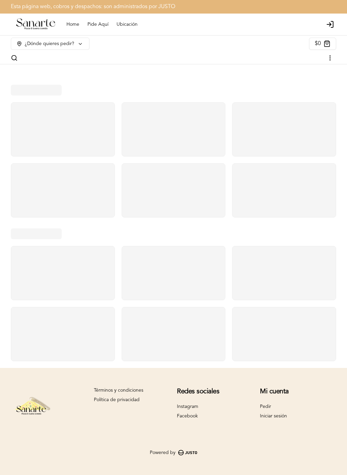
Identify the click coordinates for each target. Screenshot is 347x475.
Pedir (265, 406)
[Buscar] (14, 58)
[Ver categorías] (330, 58)
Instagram (187, 406)
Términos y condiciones (118, 390)
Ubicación (127, 24)
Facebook (187, 416)
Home (72, 24)
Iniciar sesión (273, 416)
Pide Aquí (97, 24)
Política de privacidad (117, 399)
